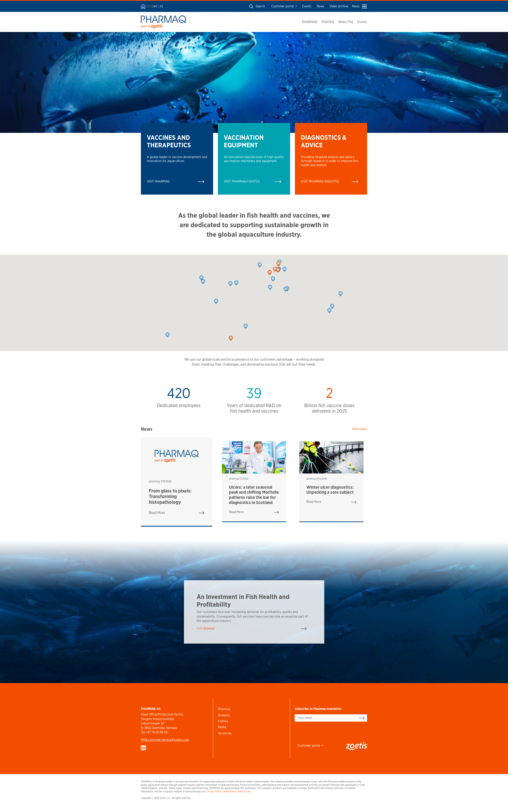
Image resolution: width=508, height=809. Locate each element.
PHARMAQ (310, 22)
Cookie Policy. (229, 791)
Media (222, 727)
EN (149, 6)
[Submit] (361, 717)
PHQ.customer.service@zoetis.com (165, 740)
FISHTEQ (327, 22)
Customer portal (283, 6)
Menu (356, 6)
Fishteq (223, 721)
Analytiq (224, 715)
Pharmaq (224, 709)
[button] (273, 279)
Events (307, 6)
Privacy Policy (214, 791)
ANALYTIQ (345, 22)
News (320, 6)
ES (161, 6)
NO (155, 6)
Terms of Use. (244, 791)
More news (359, 429)
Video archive (338, 6)
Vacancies (225, 733)
